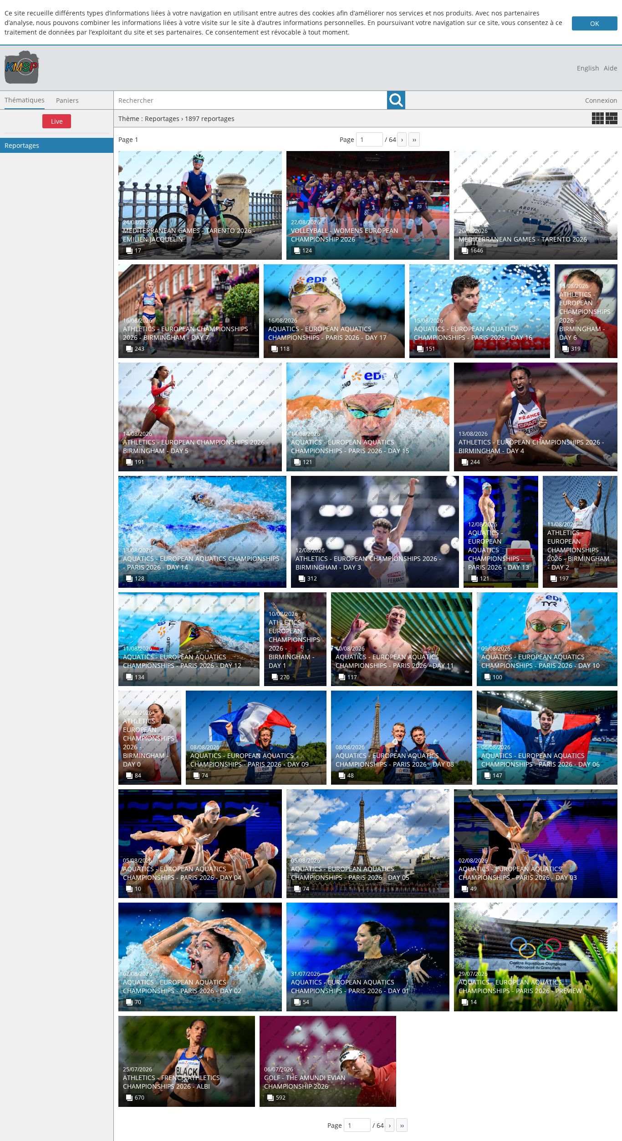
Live (57, 121)
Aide (610, 68)
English (588, 68)
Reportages (22, 145)
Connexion (601, 100)
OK (594, 23)
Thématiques (25, 100)
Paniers (67, 100)
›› (414, 139)
